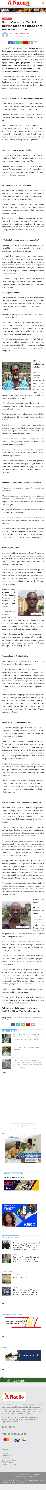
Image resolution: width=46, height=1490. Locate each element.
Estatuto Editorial (9, 1460)
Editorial (5, 1458)
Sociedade (6, 1019)
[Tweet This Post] (15, 42)
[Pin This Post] (25, 42)
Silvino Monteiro (20, 34)
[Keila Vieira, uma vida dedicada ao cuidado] (6, 1051)
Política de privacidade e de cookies (26, 1474)
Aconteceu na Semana (21, 1018)
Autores (5, 1453)
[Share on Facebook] (10, 42)
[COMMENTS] (35, 42)
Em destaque (36, 1018)
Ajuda (8, 1474)
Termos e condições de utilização (24, 1476)
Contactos (6, 1456)
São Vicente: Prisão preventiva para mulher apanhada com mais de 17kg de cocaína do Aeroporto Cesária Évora (27, 1063)
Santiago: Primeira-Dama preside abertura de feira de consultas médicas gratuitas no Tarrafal (27, 1037)
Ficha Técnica (7, 1462)
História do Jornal (9, 1464)
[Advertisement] (23, 1097)
